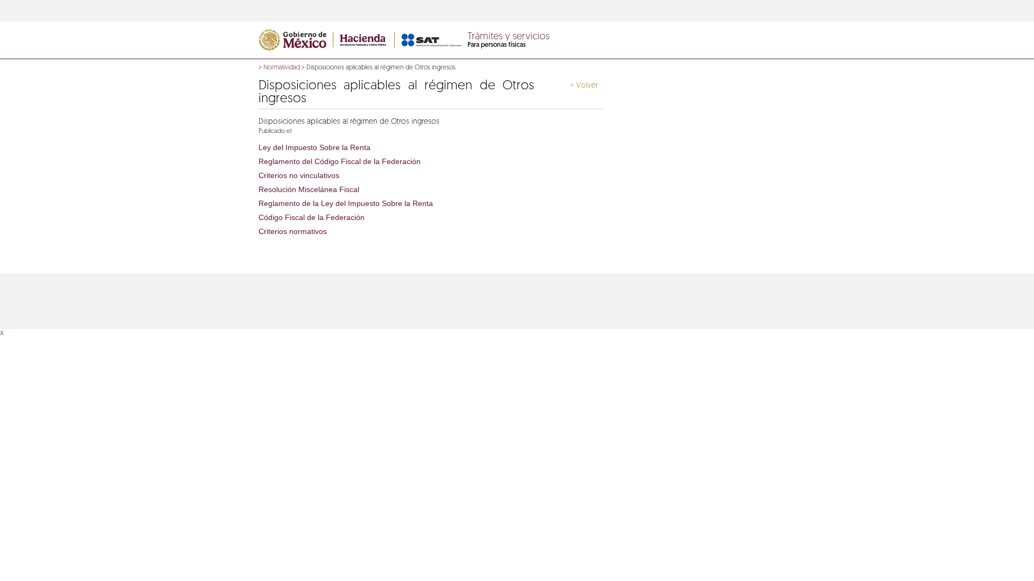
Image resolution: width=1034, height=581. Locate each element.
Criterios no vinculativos (298, 175)
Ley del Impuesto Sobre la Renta (314, 147)
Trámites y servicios (508, 37)
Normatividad (281, 68)
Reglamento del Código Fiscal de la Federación (339, 161)
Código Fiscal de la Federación (311, 217)
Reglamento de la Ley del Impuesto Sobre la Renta (345, 203)
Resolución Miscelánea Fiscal (308, 189)
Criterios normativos (292, 231)
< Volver (584, 86)
